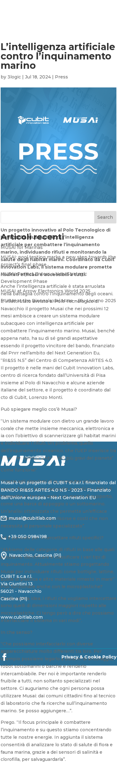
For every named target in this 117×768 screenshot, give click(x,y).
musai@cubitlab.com (32, 518)
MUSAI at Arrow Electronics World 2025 (45, 291)
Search (105, 217)
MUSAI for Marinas (22, 247)
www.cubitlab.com (22, 617)
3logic (14, 77)
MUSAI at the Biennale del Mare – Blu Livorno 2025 (58, 300)
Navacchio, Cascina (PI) (35, 555)
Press (61, 77)
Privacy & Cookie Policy (88, 657)
